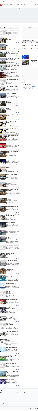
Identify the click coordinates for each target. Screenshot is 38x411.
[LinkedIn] (37, 408)
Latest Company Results (2, 403)
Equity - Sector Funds (18, 394)
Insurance (15, 4)
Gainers (18, 4)
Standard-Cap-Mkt (24, 49)
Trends (24, 4)
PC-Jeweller (23, 45)
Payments (8, 1)
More (34, 1)
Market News (1, 404)
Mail (12, 1)
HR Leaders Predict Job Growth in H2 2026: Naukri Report (33, 56)
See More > (36, 51)
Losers (21, 4)
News (15, 1)
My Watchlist (36, 4)
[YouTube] (35, 408)
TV (31, 1)
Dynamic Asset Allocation (10, 402)
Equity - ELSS (17, 392)
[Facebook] (32, 408)
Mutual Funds (11, 4)
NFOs (8, 403)
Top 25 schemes (9, 393)
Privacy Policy (8, 408)
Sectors (7, 4)
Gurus (29, 1)
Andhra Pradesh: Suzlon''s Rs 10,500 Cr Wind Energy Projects (33, 61)
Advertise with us (25, 402)
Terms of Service (12, 408)
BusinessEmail (25, 1)
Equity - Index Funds (18, 393)
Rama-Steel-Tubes (24, 48)
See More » (36, 65)
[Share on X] (30, 408)
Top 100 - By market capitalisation (3, 402)
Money (20, 1)
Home (4, 1)
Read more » (17, 35)
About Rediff (1, 408)
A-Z (0, 393)
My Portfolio (32, 4)
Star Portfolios (28, 4)
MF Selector (9, 404)
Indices (4, 4)
